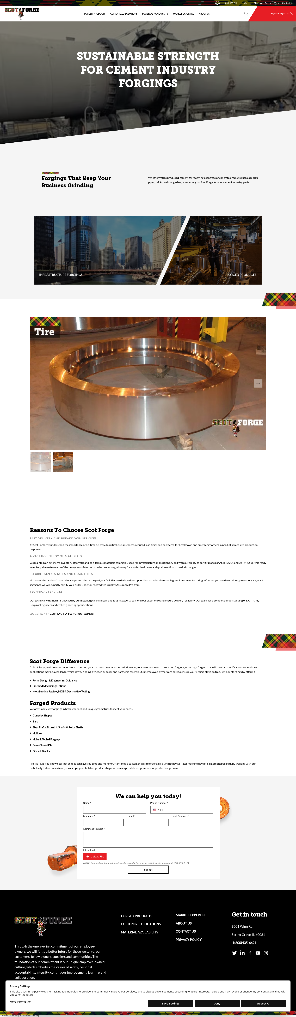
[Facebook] (250, 953)
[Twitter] (234, 953)
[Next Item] (258, 383)
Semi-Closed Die (42, 745)
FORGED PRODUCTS (136, 916)
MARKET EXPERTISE (191, 915)
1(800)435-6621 (231, 3)
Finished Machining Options (49, 685)
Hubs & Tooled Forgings (46, 739)
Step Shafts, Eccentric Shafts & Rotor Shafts (58, 727)
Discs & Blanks (41, 751)
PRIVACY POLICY (189, 940)
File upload (89, 850)
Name (87, 802)
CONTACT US (186, 931)
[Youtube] (258, 953)
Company (89, 815)
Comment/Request (94, 828)
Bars (35, 721)
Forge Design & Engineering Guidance (55, 680)
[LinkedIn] (242, 953)
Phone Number (159, 802)
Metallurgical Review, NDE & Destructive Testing (61, 691)
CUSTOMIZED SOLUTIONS (141, 924)
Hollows (37, 733)
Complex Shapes (42, 715)
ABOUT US (184, 923)
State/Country (181, 815)
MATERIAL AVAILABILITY (139, 932)
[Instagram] (266, 953)
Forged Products (53, 703)
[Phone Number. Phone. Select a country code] (156, 809)
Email (131, 815)
